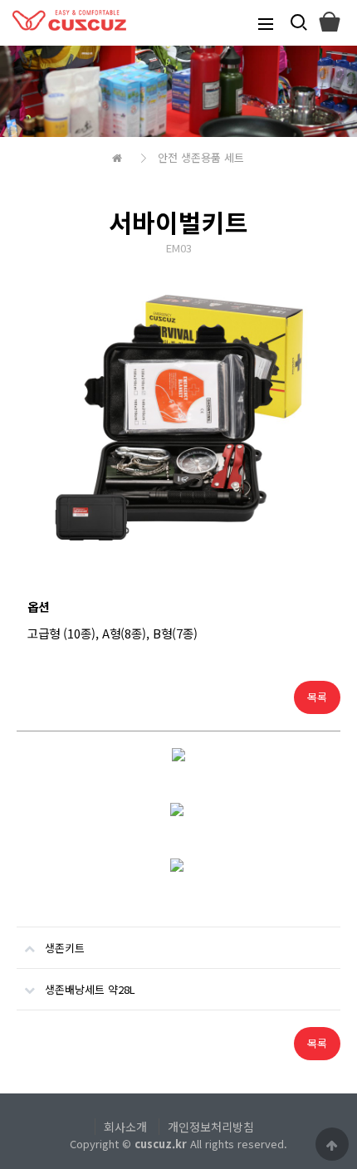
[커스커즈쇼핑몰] (329, 23)
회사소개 (125, 1126)
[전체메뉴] (265, 23)
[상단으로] (332, 1144)
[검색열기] (297, 23)
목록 (317, 697)
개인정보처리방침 (211, 1126)
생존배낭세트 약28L (90, 989)
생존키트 (65, 948)
